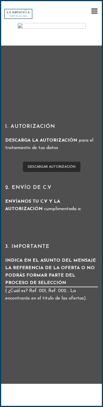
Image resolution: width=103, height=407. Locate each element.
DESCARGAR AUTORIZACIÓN (52, 167)
